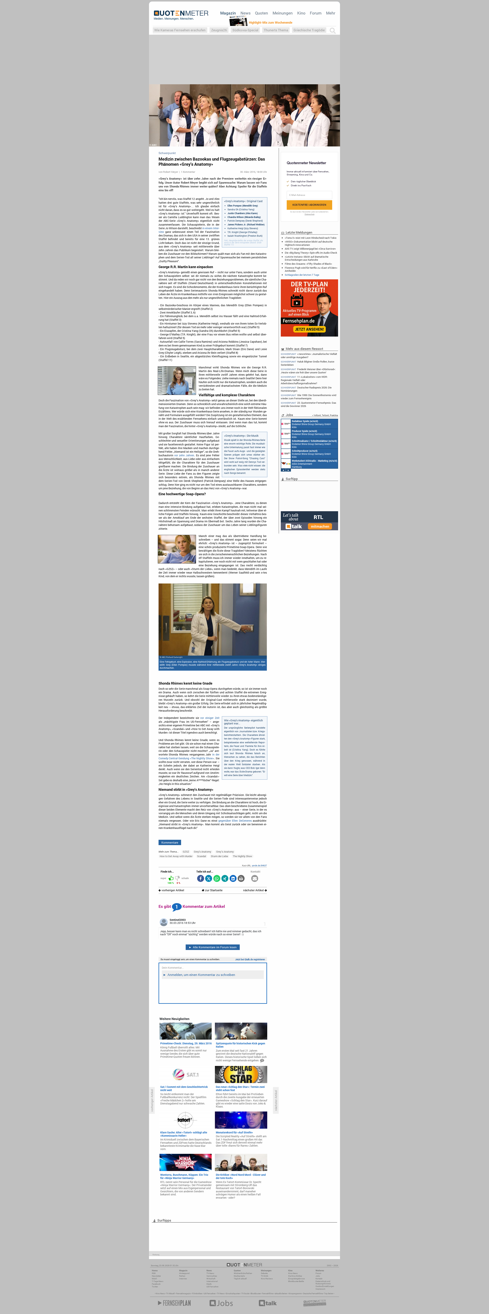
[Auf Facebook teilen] (200, 879)
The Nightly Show (242, 856)
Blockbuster (256, 1293)
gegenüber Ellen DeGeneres (235, 820)
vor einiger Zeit (209, 718)
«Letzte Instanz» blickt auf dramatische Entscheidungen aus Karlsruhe (306, 258)
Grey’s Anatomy (225, 851)
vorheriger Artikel (172, 890)
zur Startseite (213, 890)
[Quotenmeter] (181, 15)
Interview (183, 1278)
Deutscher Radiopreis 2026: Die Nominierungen (306, 389)
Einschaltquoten (233, 1293)
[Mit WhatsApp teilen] (217, 879)
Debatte (264, 1273)
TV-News (210, 1273)
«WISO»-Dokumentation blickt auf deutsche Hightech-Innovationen (309, 243)
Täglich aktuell (240, 1278)
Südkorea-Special (245, 30)
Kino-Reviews (267, 1278)
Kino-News (293, 1273)
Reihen (182, 1276)
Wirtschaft (210, 1278)
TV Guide (245, 1293)
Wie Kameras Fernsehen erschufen (180, 30)
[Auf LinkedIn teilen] (233, 879)
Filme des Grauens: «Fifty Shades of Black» (308, 263)
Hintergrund (184, 1273)
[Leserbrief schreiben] (255, 879)
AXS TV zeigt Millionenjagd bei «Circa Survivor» (310, 248)
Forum (315, 13)
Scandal (201, 856)
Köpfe (208, 1284)
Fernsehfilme (267, 1293)
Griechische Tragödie (309, 30)
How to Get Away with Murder (176, 856)
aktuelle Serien (281, 1293)
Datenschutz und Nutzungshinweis (323, 1282)
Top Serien (328, 1293)
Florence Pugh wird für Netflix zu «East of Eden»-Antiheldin (311, 269)
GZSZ (186, 851)
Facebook (156, 1284)
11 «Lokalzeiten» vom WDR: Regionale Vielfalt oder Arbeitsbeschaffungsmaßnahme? (304, 380)
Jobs (318, 1276)
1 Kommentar (188, 171)
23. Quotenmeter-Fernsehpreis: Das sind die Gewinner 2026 (308, 404)
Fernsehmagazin (183, 1293)
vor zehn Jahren (184, 455)
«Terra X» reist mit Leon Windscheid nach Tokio (310, 237)
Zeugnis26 (219, 30)
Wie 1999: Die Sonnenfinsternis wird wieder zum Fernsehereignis (308, 397)
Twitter (155, 1286)
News (245, 13)
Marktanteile (239, 1276)
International (212, 1281)
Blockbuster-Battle (296, 1281)
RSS (153, 1273)
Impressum (320, 1289)
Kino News (160, 1293)
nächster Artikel (254, 890)
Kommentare (169, 842)
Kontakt (319, 1278)
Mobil (154, 1278)
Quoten (261, 13)
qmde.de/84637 (259, 865)
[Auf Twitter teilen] (209, 879)
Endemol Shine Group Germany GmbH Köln (311, 424)
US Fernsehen (210, 1293)
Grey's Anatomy (202, 851)
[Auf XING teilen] (225, 879)
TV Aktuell (170, 1293)
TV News (220, 1293)
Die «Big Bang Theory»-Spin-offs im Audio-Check (311, 252)
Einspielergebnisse (296, 1278)
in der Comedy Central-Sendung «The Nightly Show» (189, 756)
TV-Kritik (264, 1276)
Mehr (330, 13)
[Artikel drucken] (241, 879)
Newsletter (156, 1276)
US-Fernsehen (212, 1286)
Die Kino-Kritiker (295, 1276)
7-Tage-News (157, 1281)
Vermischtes (211, 1276)
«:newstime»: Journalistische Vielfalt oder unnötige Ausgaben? (309, 355)
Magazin (228, 13)
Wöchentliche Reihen (243, 1273)
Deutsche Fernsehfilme (313, 1293)
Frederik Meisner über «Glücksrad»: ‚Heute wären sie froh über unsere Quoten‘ (308, 371)
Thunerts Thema (276, 30)
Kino (301, 13)
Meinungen (283, 13)
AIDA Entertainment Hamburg (314, 463)
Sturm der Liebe (219, 856)
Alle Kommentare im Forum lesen (213, 947)
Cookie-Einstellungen (325, 1286)
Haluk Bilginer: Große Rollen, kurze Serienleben (307, 363)
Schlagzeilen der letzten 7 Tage (302, 274)
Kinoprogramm (295, 1293)
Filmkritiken (197, 1293)
